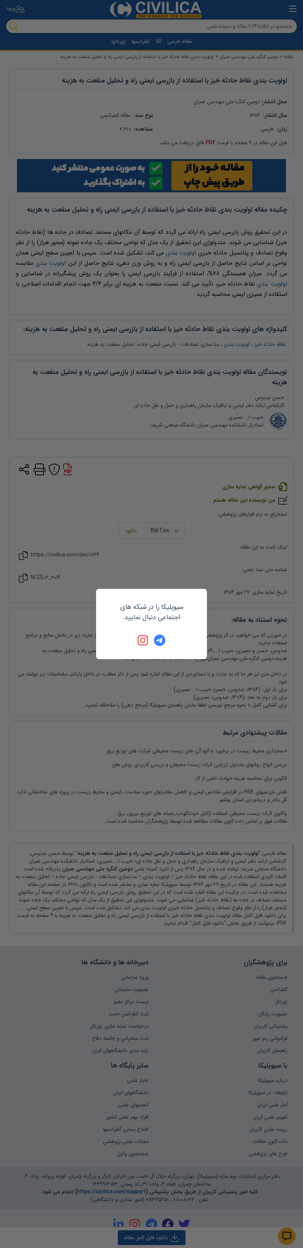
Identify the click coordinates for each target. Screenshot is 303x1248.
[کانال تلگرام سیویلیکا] (160, 640)
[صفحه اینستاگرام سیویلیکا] (143, 640)
